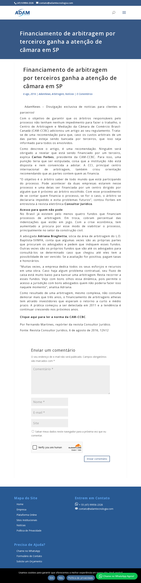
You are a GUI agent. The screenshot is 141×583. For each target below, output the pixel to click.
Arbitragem (58, 94)
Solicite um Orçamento (29, 561)
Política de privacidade (80, 577)
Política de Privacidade (29, 530)
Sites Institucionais (27, 520)
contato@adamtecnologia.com (96, 508)
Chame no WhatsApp (28, 551)
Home (20, 504)
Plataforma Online (27, 514)
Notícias (69, 94)
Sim (51, 577)
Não (61, 577)
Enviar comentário (97, 458)
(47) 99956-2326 (94, 504)
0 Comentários (85, 94)
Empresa (21, 509)
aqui (34, 317)
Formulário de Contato (29, 556)
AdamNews (45, 94)
